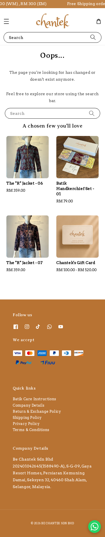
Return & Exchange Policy (37, 411)
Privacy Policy (26, 424)
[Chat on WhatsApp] (94, 526)
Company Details (29, 405)
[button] (6, 21)
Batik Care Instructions (34, 399)
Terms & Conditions (31, 430)
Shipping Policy (27, 418)
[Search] (93, 37)
